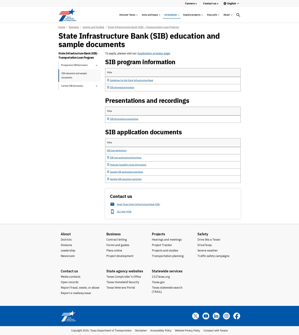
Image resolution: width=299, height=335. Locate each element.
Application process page (153, 53)
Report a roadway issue (76, 293)
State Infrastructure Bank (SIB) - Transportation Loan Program (143, 27)
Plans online (114, 250)
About (66, 234)
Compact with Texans (216, 330)
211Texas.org (161, 276)
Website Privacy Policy (187, 330)
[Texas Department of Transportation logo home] (67, 15)
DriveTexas (204, 245)
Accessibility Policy (160, 330)
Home (61, 27)
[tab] (128, 15)
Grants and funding (93, 27)
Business (74, 27)
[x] (195, 316)
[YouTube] (205, 316)
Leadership (68, 250)
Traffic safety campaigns (213, 256)
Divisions (66, 245)
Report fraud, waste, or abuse (80, 287)
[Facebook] (236, 316)
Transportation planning (168, 256)
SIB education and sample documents (74, 75)
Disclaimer (141, 330)
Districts (66, 239)
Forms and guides (117, 245)
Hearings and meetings (167, 239)
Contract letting (116, 239)
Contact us (69, 271)
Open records (69, 282)
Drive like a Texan (208, 239)
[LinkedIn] (216, 316)
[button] (96, 65)
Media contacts (70, 276)
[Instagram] (226, 316)
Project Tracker (162, 245)
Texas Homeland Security (122, 282)
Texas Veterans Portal (120, 287)
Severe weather (207, 250)
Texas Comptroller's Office (123, 276)
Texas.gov (158, 282)
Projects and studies (165, 250)
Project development (119, 256)
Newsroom (68, 256)
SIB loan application (116, 150)
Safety (202, 234)
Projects (158, 234)
